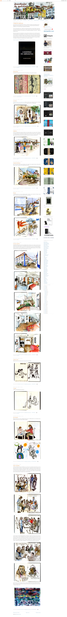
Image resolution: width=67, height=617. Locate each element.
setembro (45, 294)
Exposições (25, 20)
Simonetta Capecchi (46, 275)
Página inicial (27, 612)
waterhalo (45, 280)
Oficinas (21, 20)
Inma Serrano (45, 249)
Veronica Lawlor (46, 279)
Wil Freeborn (45, 281)
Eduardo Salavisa (47, 26)
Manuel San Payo (46, 260)
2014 (45, 304)
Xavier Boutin (45, 283)
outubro (45, 293)
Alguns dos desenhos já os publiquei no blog (18, 39)
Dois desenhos (15, 417)
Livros (32, 20)
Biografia (15, 20)
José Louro (45, 253)
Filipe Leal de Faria (46, 245)
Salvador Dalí (15, 71)
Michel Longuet (46, 262)
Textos (18, 20)
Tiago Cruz (45, 278)
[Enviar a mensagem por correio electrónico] (37, 66)
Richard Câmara (46, 270)
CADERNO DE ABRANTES (18, 23)
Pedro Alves (45, 267)
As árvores (15, 100)
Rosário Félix (45, 272)
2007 (45, 312)
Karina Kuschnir (46, 255)
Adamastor (15, 131)
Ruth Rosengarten (46, 273)
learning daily (45, 257)
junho (45, 297)
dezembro (45, 291)
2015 (45, 303)
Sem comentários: (34, 461)
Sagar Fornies (45, 274)
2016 (45, 290)
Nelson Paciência (46, 265)
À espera (14, 388)
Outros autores (42, 20)
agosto (45, 295)
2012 (45, 306)
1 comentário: (33, 412)
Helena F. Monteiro (46, 248)
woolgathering (45, 282)
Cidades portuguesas (36, 20)
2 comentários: (33, 354)
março (45, 300)
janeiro (45, 302)
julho (45, 296)
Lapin (44, 256)
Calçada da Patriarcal (16, 162)
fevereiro (45, 301)
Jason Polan (45, 251)
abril (45, 299)
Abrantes (18, 67)
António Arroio (15, 359)
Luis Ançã (45, 258)
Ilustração (46, 20)
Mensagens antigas (38, 612)
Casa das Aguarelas (16, 243)
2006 (45, 313)
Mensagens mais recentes (16, 612)
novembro (45, 292)
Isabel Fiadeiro (45, 250)
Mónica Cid (45, 264)
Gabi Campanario (46, 247)
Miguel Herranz (46, 263)
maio (45, 298)
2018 (45, 288)
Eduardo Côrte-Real (46, 243)
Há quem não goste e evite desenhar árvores (19, 102)
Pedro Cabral (45, 268)
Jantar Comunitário (16, 465)
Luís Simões (45, 259)
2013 (45, 305)
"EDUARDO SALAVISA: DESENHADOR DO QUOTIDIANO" (48, 75)
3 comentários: (33, 66)
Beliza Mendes (45, 242)
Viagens (29, 20)
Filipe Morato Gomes (46, 246)
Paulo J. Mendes (46, 266)
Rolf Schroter (45, 271)
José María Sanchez (46, 254)
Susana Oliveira (46, 276)
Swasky (45, 277)
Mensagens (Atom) (18, 614)
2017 (45, 289)
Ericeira (14, 192)
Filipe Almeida (45, 244)
